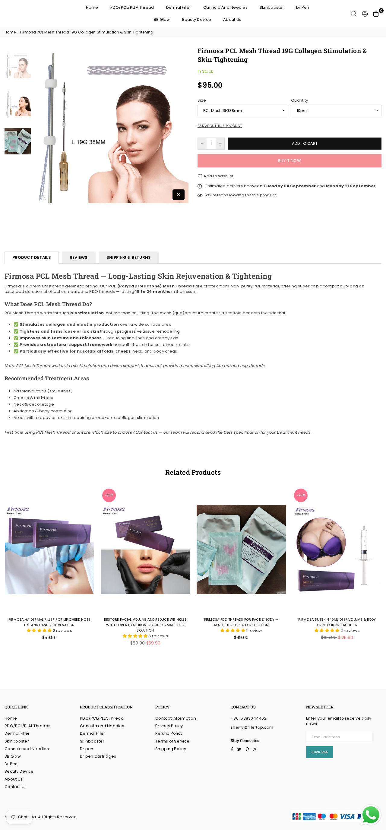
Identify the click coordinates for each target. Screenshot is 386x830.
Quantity (299, 100)
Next (183, 124)
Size (202, 100)
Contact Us (16, 787)
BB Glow (162, 19)
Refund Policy (168, 733)
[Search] (353, 13)
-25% (109, 495)
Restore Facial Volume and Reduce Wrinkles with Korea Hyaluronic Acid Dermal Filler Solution (145, 625)
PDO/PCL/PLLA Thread (132, 7)
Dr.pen (86, 749)
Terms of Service (172, 741)
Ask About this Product (220, 126)
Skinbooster (272, 7)
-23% (300, 495)
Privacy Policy (169, 726)
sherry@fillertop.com (252, 727)
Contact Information (175, 718)
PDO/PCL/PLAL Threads (27, 726)
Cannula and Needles (225, 7)
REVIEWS (79, 257)
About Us (232, 19)
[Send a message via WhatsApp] (371, 815)
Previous (37, 124)
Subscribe (319, 752)
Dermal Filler (178, 7)
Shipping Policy (170, 749)
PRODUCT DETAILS (31, 257)
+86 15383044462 (249, 718)
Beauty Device (196, 19)
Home (92, 7)
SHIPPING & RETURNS (128, 257)
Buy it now (289, 160)
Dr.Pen (302, 7)
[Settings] (365, 13)
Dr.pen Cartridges (98, 756)
